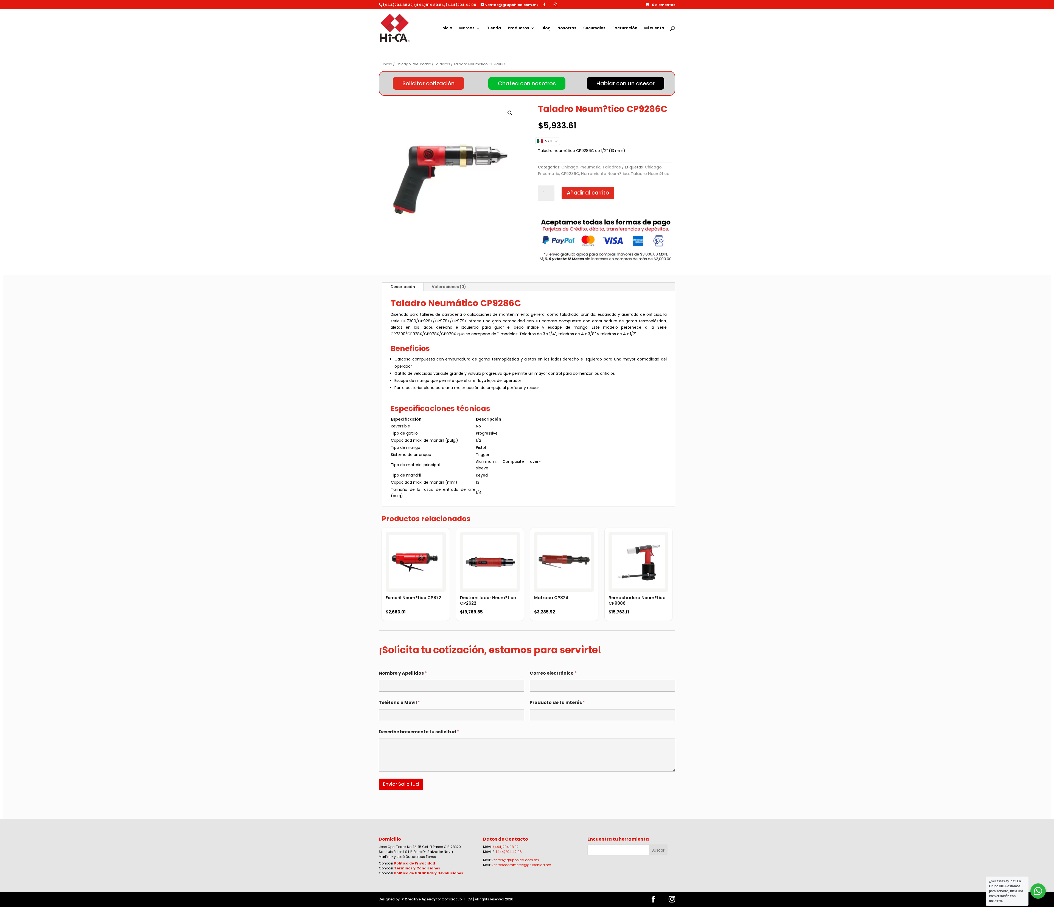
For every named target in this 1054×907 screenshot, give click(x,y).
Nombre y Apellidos (403, 673)
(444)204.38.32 (505, 846)
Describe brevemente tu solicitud (419, 731)
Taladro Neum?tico (650, 173)
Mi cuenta (654, 28)
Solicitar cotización (428, 83)
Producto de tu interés (557, 702)
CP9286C (570, 173)
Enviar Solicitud (401, 784)
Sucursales (594, 28)
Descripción (403, 286)
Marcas (467, 28)
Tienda (494, 28)
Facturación (624, 28)
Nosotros (566, 28)
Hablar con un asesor (625, 83)
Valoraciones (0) (449, 286)
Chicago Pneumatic (413, 64)
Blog (546, 28)
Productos (518, 28)
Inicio (446, 28)
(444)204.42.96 (509, 851)
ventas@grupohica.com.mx (515, 860)
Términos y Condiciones (417, 868)
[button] (510, 113)
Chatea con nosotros (527, 83)
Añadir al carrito (588, 192)
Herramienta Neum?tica (605, 173)
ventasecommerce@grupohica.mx (521, 865)
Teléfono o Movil (399, 702)
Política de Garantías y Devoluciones (428, 873)
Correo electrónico (553, 673)
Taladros (442, 64)
